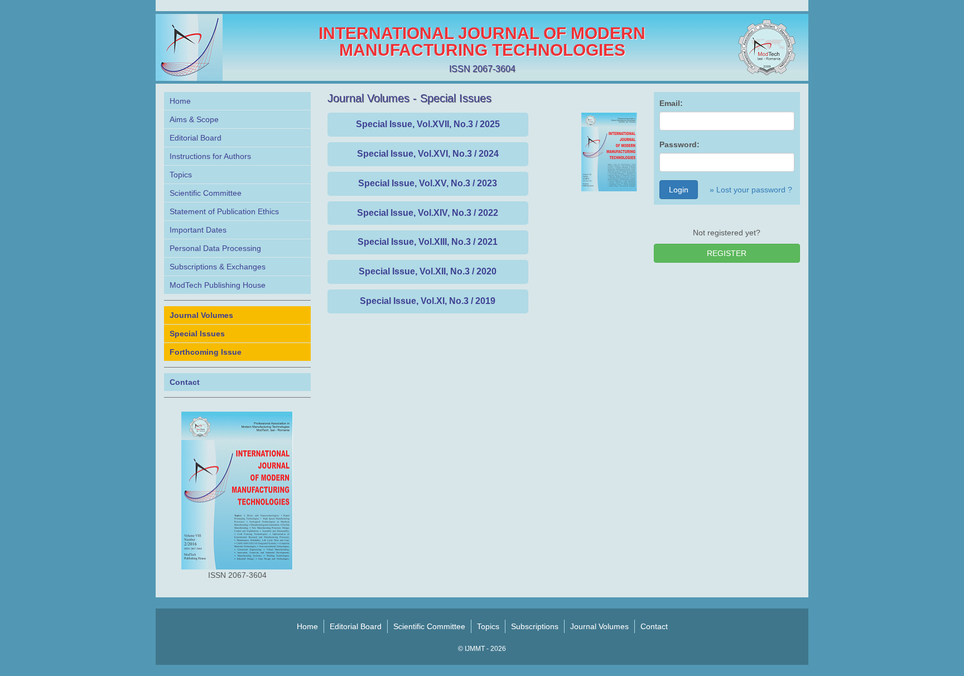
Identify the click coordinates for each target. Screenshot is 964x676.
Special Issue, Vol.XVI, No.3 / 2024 (428, 153)
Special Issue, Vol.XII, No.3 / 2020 (428, 271)
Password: (679, 144)
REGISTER (726, 253)
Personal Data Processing (215, 248)
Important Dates (198, 229)
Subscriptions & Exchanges (218, 266)
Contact (654, 626)
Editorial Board (195, 137)
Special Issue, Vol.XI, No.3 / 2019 (427, 301)
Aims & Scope (194, 119)
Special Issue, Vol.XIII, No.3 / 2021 (428, 242)
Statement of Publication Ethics (224, 211)
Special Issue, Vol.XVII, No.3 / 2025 (428, 124)
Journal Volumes (599, 626)
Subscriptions (534, 626)
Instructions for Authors (210, 156)
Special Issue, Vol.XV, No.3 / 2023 (427, 183)
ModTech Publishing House (218, 285)
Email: (671, 103)
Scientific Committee (206, 193)
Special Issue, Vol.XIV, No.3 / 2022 (427, 213)
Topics (181, 174)
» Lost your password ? (751, 189)
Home (180, 100)
